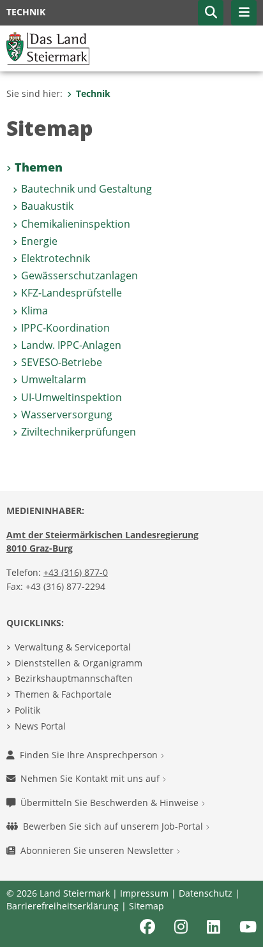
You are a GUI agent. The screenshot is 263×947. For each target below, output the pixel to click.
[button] (210, 13)
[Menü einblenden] (244, 13)
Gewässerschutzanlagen (79, 275)
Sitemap (146, 906)
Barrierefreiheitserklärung (62, 906)
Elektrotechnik (55, 258)
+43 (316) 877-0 (75, 572)
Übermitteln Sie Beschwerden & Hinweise (110, 803)
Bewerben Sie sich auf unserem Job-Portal (114, 826)
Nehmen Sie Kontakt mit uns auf (91, 778)
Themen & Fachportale (63, 694)
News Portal (40, 726)
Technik (93, 93)
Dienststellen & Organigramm (78, 663)
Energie (39, 241)
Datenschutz (205, 893)
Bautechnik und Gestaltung (86, 189)
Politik (27, 710)
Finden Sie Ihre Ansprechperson (90, 755)
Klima (34, 311)
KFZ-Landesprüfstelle (71, 293)
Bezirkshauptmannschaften (74, 678)
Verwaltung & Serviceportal (73, 647)
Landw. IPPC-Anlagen (71, 345)
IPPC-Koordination (65, 328)
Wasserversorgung (66, 414)
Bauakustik (47, 206)
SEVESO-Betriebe (61, 362)
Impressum (144, 893)
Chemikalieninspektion (75, 224)
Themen (39, 167)
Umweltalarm (53, 379)
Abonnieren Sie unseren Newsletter (98, 850)
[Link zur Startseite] (47, 47)
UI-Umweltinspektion (71, 397)
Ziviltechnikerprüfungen (78, 432)
